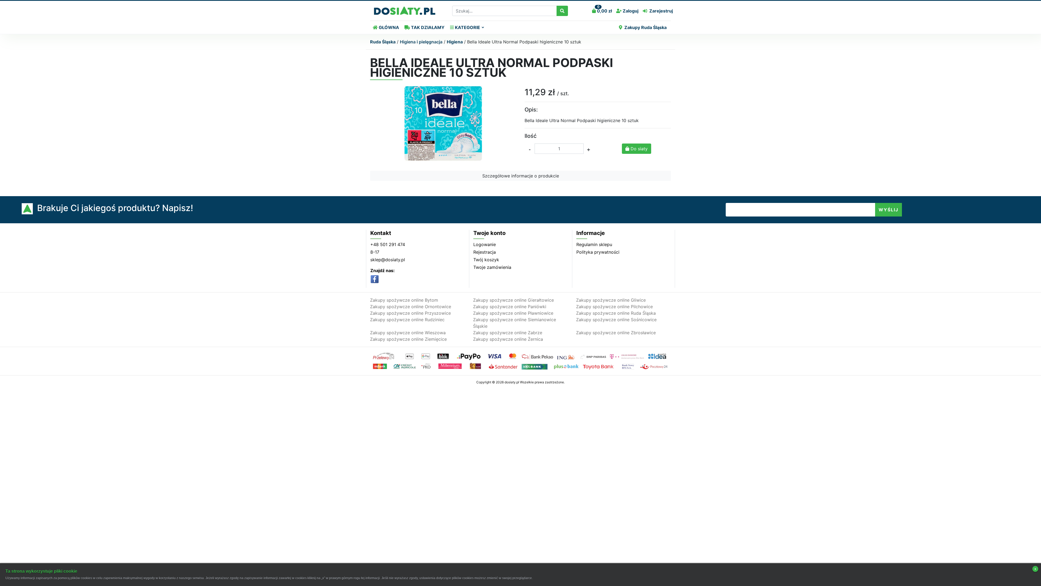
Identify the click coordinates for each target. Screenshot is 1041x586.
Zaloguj (630, 11)
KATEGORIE (467, 27)
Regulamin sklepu (594, 244)
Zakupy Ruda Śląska (645, 27)
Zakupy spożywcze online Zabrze (507, 332)
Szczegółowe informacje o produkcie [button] (520, 176)
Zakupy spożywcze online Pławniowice (513, 313)
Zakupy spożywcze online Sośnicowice (616, 319)
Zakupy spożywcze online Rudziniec (407, 319)
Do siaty (638, 148)
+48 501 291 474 (387, 244)
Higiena (455, 41)
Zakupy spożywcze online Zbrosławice (616, 332)
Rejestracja (484, 252)
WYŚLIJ (888, 209)
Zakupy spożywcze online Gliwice (611, 300)
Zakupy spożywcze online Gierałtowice (513, 300)
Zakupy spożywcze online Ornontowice (410, 306)
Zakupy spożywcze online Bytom (404, 300)
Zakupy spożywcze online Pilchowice (614, 306)
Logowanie (484, 244)
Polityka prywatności (597, 252)
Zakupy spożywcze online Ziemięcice (408, 339)
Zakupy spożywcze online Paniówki (509, 306)
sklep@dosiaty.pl (387, 259)
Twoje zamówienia (492, 267)
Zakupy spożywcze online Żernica (508, 339)
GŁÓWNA (388, 27)
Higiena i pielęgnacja (421, 41)
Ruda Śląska (383, 41)
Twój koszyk (486, 259)
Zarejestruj (661, 11)
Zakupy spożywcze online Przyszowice (410, 313)
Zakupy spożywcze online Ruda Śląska (616, 313)
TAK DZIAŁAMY (427, 27)
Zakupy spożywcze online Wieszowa (408, 332)
